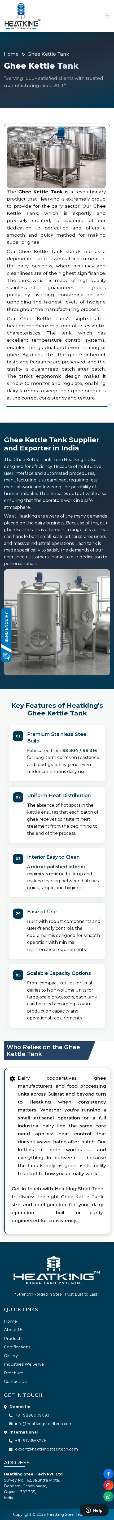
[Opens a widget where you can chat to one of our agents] (94, 1510)
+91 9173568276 (30, 1440)
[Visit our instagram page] (108, 1485)
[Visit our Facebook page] (108, 1474)
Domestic (20, 1406)
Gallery (11, 1355)
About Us (13, 1329)
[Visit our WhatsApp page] (108, 1497)
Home (11, 54)
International (24, 1432)
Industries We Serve (24, 1364)
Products (13, 1338)
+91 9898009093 (32, 1415)
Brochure (13, 1372)
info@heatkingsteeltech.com (44, 1423)
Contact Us (15, 1381)
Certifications (17, 1346)
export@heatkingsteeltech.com (46, 1449)
